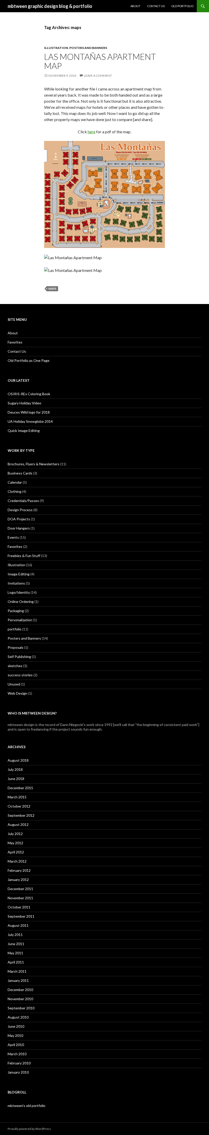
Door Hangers (19, 528)
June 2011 (16, 944)
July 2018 (15, 769)
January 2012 (18, 879)
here (91, 131)
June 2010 (16, 1026)
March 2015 (17, 797)
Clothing (14, 491)
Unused (14, 684)
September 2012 (21, 815)
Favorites (15, 342)
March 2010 (17, 1054)
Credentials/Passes (23, 500)
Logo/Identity (19, 592)
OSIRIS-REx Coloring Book (29, 394)
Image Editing (19, 574)
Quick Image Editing (24, 430)
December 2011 (20, 889)
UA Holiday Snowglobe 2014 (30, 421)
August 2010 (18, 1017)
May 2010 (15, 1035)
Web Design (17, 693)
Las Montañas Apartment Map (100, 61)
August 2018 (18, 760)
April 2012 (16, 852)
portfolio (14, 629)
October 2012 (19, 806)
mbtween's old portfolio (26, 1105)
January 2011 (18, 980)
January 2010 (18, 1072)
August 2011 (18, 925)
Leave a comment (98, 75)
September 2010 (21, 1008)
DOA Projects (19, 519)
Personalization (20, 620)
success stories (20, 675)
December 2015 (20, 788)
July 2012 (15, 834)
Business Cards (20, 473)
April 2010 (16, 1044)
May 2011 (15, 953)
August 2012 (18, 824)
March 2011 (17, 971)
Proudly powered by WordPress (29, 1129)
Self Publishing (19, 656)
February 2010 (19, 1063)
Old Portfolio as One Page (28, 360)
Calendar (15, 482)
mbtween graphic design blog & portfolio (50, 6)
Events (13, 537)
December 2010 (20, 989)
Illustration (56, 48)
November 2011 (20, 898)
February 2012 (19, 870)
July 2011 (15, 934)
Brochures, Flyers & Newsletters (33, 464)
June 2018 (16, 778)
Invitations (16, 583)
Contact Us (156, 6)
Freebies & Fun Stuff (24, 555)
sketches (15, 666)
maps (52, 288)
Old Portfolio (182, 6)
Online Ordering (21, 601)
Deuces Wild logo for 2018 (29, 412)
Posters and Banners (88, 48)
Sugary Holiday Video (24, 403)
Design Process (20, 510)
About (135, 6)
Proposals (15, 647)
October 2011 (19, 907)
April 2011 (16, 962)
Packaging (16, 611)
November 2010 (20, 999)
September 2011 (21, 916)
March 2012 (17, 861)
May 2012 (15, 843)
